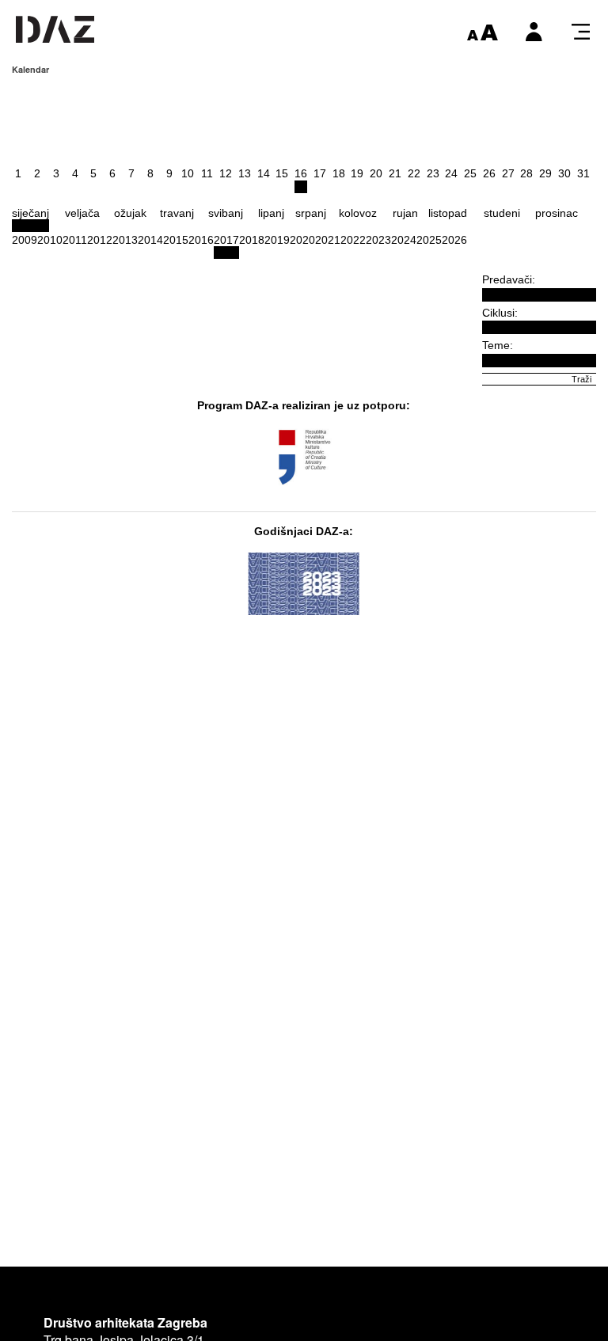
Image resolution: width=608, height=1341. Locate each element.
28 (526, 173)
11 (207, 173)
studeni (502, 213)
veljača (82, 213)
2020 (302, 240)
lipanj (271, 213)
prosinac (556, 213)
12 (225, 173)
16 (300, 173)
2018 (251, 240)
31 (583, 173)
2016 (201, 240)
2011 (75, 240)
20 (376, 173)
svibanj (225, 213)
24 (451, 173)
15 (282, 173)
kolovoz (358, 213)
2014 (150, 240)
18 (338, 173)
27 (508, 173)
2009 (24, 240)
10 (187, 173)
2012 (99, 240)
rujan (405, 213)
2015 (175, 240)
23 (433, 173)
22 (414, 173)
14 (263, 173)
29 (545, 173)
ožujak (130, 213)
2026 (454, 240)
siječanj (30, 213)
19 (357, 173)
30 (564, 173)
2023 (378, 240)
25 (470, 173)
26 (489, 173)
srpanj (310, 213)
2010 (50, 240)
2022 (353, 240)
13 (244, 173)
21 (395, 173)
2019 (277, 240)
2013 (125, 240)
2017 (226, 240)
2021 (327, 240)
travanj (177, 213)
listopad (447, 213)
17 (320, 173)
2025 (429, 240)
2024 (403, 240)
